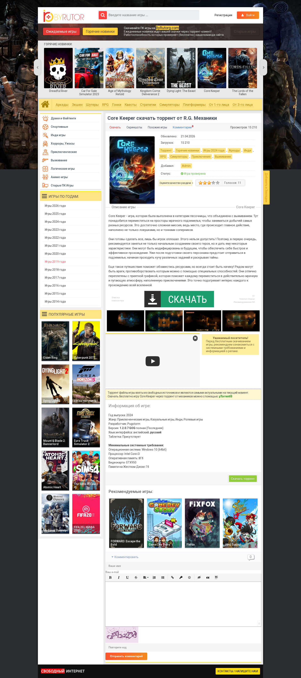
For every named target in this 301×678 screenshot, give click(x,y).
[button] (110, 577)
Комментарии (182, 127)
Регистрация (223, 15)
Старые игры (245, 31)
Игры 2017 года (55, 277)
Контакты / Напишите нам (238, 671)
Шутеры (92, 105)
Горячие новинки (100, 31)
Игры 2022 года (55, 237)
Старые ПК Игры (62, 185)
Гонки (116, 105)
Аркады (62, 105)
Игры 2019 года (55, 261)
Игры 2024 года (214, 150)
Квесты (131, 105)
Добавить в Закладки (266, 187)
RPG (105, 105)
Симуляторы (170, 105)
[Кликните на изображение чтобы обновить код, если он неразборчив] (121, 641)
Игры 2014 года (55, 301)
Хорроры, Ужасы (63, 143)
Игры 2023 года (55, 229)
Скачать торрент (243, 478)
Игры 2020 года (55, 253)
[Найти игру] (103, 15)
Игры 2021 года (55, 245)
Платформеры (194, 105)
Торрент (166, 150)
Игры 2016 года (55, 285)
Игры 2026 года (55, 205)
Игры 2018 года (55, 269)
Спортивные (59, 126)
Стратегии (148, 105)
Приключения (201, 156)
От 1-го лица (219, 105)
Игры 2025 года (55, 213)
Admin (186, 165)
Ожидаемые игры (61, 31)
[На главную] (65, 16)
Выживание (223, 156)
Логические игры (63, 168)
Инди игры (58, 135)
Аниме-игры (59, 177)
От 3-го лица (243, 105)
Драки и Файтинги (63, 118)
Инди (247, 150)
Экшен (77, 105)
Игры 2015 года (55, 293)
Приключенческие (64, 152)
